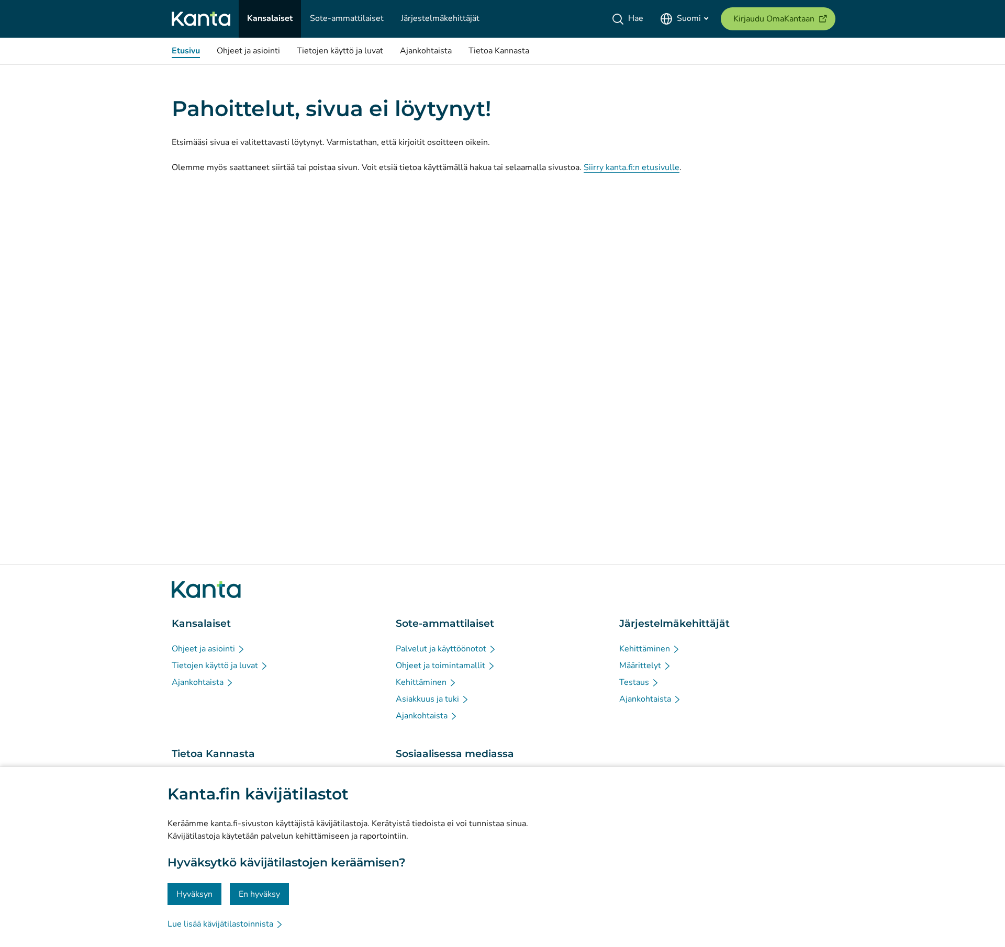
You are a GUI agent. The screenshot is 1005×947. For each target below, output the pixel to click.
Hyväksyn (194, 894)
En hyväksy (259, 894)
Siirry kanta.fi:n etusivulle (631, 167)
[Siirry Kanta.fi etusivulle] (206, 589)
